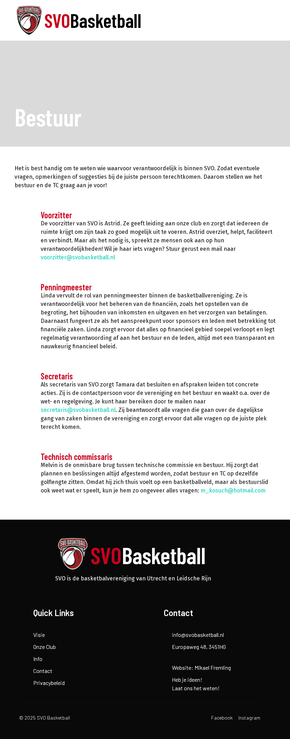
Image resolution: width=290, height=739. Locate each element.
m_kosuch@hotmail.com (233, 490)
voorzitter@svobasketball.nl (78, 257)
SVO (92, 20)
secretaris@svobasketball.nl (78, 410)
